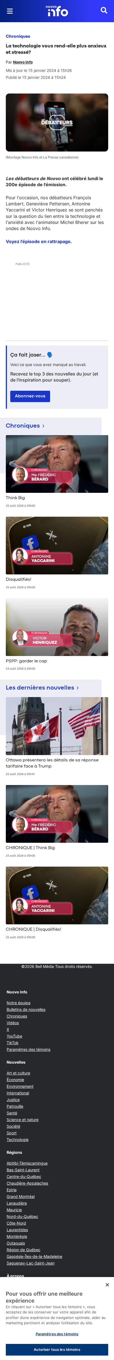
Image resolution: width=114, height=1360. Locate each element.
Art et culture (18, 1073)
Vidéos (13, 1022)
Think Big (15, 498)
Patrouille (15, 1106)
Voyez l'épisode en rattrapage (38, 241)
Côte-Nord (16, 1223)
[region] (57, 1318)
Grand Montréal (21, 1196)
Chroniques (18, 37)
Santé (12, 1113)
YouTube (14, 1036)
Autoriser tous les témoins (57, 1349)
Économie (15, 1079)
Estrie (12, 1189)
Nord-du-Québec (22, 1216)
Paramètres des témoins (28, 1049)
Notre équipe (18, 1002)
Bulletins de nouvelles (26, 1009)
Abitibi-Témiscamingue (27, 1163)
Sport (12, 1133)
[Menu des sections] (9, 11)
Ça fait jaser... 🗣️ (31, 355)
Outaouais (16, 1243)
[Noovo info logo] (57, 11)
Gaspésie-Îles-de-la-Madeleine (34, 1256)
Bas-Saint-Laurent (23, 1169)
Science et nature (22, 1119)
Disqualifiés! (19, 580)
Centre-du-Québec (24, 1176)
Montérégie (17, 1236)
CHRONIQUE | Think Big (30, 848)
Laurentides (17, 1229)
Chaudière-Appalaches (27, 1183)
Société (13, 1126)
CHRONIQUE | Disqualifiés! (33, 930)
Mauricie (14, 1209)
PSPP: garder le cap (26, 661)
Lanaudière (17, 1203)
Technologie (17, 1139)
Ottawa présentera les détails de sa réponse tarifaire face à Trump (52, 763)
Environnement (20, 1086)
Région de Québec (23, 1249)
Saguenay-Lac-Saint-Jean (31, 1263)
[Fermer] (107, 1285)
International (18, 1093)
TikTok (13, 1042)
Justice (13, 1099)
